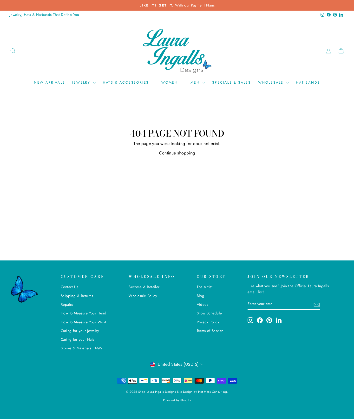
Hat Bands (308, 82)
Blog (200, 296)
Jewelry (82, 82)
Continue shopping (177, 153)
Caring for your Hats (77, 339)
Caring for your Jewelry (80, 330)
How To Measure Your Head (83, 313)
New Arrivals (49, 82)
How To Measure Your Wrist (83, 322)
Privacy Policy (208, 322)
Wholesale (271, 82)
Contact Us (70, 287)
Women (170, 82)
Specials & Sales (231, 82)
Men (195, 82)
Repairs (67, 304)
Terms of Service (210, 330)
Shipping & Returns (77, 296)
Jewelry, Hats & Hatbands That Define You (44, 14)
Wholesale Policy (143, 296)
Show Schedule (209, 313)
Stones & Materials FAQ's (81, 348)
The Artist (205, 287)
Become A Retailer (144, 287)
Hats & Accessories (127, 82)
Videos (202, 304)
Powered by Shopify (177, 400)
